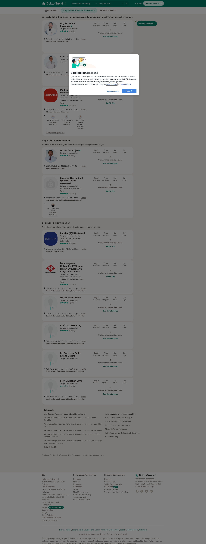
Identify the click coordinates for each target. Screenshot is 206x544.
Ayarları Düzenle (113, 91)
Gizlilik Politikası (111, 84)
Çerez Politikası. (125, 84)
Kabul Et (129, 91)
